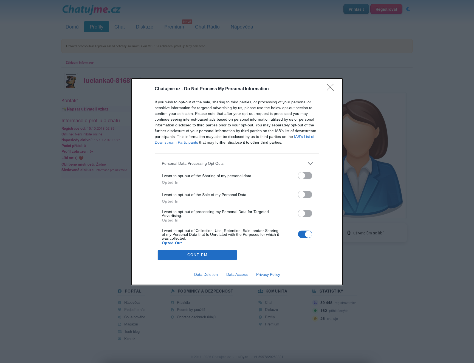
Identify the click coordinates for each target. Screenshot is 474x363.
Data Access (237, 274)
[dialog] (237, 181)
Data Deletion (206, 274)
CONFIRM (197, 255)
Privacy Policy (268, 274)
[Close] (332, 89)
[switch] (305, 175)
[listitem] (237, 163)
